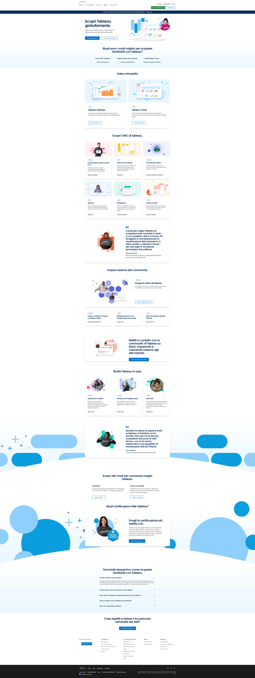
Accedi (173, 4)
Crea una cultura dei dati (106, 644)
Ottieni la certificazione (137, 541)
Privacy (99, 672)
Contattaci (159, 4)
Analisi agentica (104, 641)
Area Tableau (126, 653)
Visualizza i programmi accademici (152, 62)
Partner (146, 639)
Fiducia (89, 668)
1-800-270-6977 (167, 4)
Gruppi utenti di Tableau (128, 644)
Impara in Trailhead (93, 175)
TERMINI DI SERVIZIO (91, 672)
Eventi (124, 658)
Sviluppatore (100, 668)
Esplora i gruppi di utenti (143, 302)
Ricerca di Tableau (105, 649)
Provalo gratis (86, 643)
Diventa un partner (148, 644)
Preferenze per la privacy (87, 674)
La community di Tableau (129, 639)
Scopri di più (120, 321)
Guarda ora (149, 12)
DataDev (125, 649)
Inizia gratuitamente (158, 7)
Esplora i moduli (99, 497)
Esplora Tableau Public (93, 321)
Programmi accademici (128, 656)
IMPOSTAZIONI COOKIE (121, 672)
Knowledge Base (164, 641)
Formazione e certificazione (166, 644)
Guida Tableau (163, 646)
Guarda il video (94, 122)
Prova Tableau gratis (92, 38)
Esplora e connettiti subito (127, 62)
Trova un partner (147, 641)
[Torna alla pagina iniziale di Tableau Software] (84, 2)
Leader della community (128, 646)
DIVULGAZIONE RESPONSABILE (108, 672)
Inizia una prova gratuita (127, 628)
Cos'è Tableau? (104, 639)
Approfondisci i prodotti (109, 38)
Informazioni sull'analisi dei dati (108, 646)
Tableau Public (126, 641)
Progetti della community (129, 651)
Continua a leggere (122, 214)
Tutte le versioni (163, 649)
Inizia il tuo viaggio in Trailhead (154, 175)
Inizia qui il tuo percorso (103, 62)
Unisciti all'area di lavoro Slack (139, 359)
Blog (94, 668)
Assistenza (163, 639)
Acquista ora (171, 7)
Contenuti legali (82, 672)
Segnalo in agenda (137, 497)
